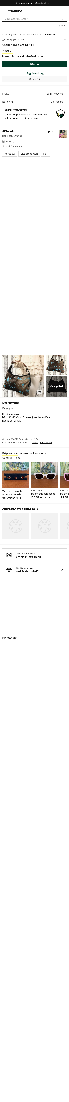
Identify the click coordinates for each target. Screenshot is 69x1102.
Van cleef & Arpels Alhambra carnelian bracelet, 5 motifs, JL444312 (12, 493)
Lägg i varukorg (35, 73)
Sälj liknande (46, 442)
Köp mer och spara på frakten (22, 453)
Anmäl (35, 442)
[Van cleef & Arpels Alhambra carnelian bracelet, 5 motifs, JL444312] (15, 475)
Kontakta (9, 153)
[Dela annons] (65, 40)
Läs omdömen (29, 153)
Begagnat (8, 408)
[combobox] (34, 18)
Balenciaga (36, 490)
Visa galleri (56, 386)
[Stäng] (66, 3)
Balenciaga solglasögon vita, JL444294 (44, 493)
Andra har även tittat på (20, 508)
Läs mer (39, 56)
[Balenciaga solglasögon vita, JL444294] (44, 475)
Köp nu (34, 64)
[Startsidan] (15, 11)
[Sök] (63, 18)
